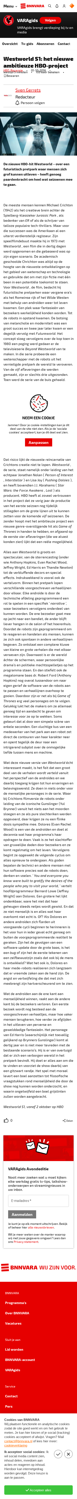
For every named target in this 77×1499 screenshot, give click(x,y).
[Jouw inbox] (57, 6)
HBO (6, 70)
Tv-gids (27, 44)
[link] (7, 95)
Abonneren (45, 44)
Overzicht (10, 44)
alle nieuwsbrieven (41, 1227)
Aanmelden (22, 1214)
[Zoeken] (50, 6)
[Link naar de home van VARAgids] (8, 20)
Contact (64, 44)
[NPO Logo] (72, 6)
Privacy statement (26, 1241)
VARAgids (27, 20)
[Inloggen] (64, 6)
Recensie (16, 70)
